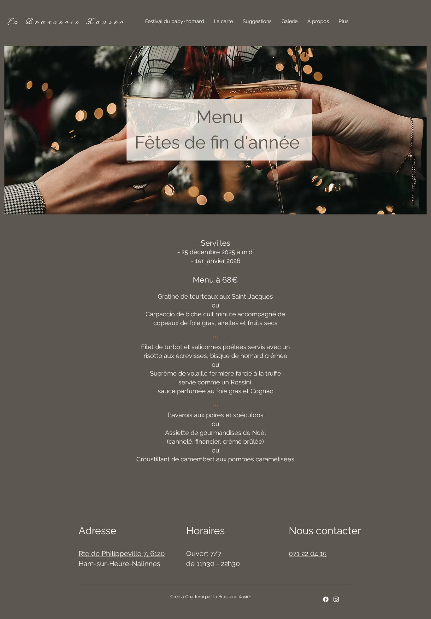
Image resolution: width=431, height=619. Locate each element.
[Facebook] (325, 599)
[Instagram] (336, 599)
